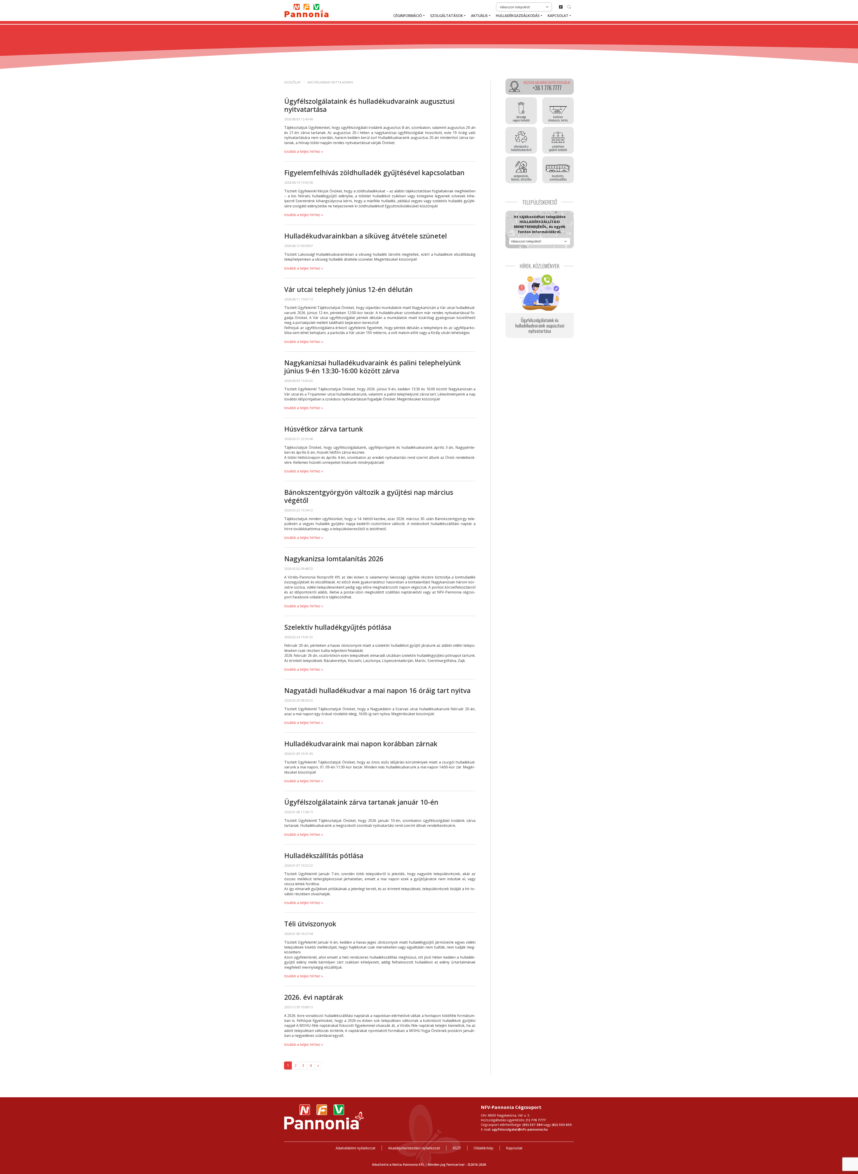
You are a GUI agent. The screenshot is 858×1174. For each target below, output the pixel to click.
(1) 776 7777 (536, 1120)
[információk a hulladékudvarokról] (521, 140)
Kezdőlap (292, 82)
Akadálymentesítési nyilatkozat (414, 1148)
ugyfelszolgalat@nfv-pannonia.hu (520, 1129)
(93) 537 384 (532, 1124)
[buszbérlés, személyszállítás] (558, 169)
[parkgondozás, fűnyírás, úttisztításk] (521, 169)
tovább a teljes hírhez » (303, 151)
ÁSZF (457, 1148)
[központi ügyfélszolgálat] (539, 87)
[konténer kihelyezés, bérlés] (558, 110)
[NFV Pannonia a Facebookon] (561, 7)
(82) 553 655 (562, 1124)
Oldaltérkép (483, 1148)
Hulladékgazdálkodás (518, 15)
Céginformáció (407, 15)
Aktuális (479, 15)
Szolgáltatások (446, 15)
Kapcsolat (558, 15)
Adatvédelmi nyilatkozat (355, 1148)
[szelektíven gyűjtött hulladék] (558, 140)
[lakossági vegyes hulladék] (521, 110)
